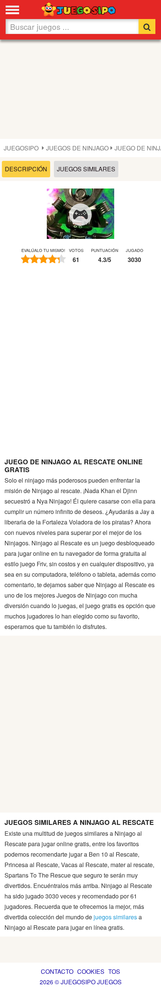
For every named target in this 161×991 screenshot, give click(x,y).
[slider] (43, 259)
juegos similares (115, 917)
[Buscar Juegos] (147, 26)
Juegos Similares (86, 169)
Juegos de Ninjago (77, 148)
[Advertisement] (80, 89)
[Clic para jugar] (80, 214)
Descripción (26, 169)
